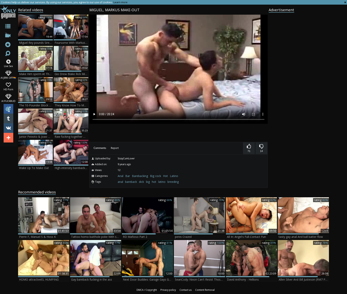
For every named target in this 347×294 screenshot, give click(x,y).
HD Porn (8, 89)
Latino (174, 176)
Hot (165, 176)
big (148, 182)
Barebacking (140, 176)
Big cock (155, 176)
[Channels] (8, 36)
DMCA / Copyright (147, 290)
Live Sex (8, 65)
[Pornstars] (8, 45)
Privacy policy (168, 290)
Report (115, 148)
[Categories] (8, 27)
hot (154, 182)
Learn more (120, 2)
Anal (120, 176)
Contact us (186, 290)
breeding (173, 182)
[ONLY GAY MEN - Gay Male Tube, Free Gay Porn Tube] (8, 12)
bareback (131, 182)
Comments (100, 148)
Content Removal (205, 290)
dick (141, 182)
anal (120, 182)
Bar (127, 176)
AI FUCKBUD (8, 100)
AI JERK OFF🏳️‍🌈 (8, 77)
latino (161, 182)
